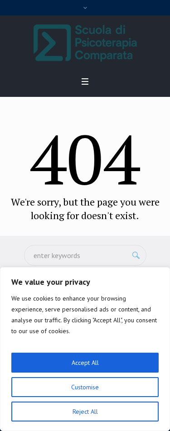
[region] (85, 349)
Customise (85, 387)
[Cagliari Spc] (85, 43)
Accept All (85, 363)
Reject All (85, 411)
